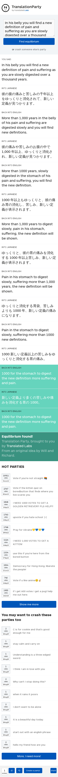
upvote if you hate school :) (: (30, 517)
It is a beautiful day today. (28, 719)
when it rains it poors (25, 694)
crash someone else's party (30, 49)
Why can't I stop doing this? (29, 681)
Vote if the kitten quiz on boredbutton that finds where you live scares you (33, 491)
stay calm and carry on (26, 643)
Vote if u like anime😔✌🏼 (27, 580)
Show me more (29, 604)
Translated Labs (19, 446)
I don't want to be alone (27, 706)
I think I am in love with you (29, 668)
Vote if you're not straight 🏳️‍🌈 (30, 478)
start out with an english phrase (32, 732)
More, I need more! (29, 756)
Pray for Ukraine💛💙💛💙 (28, 529)
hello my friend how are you (29, 744)
